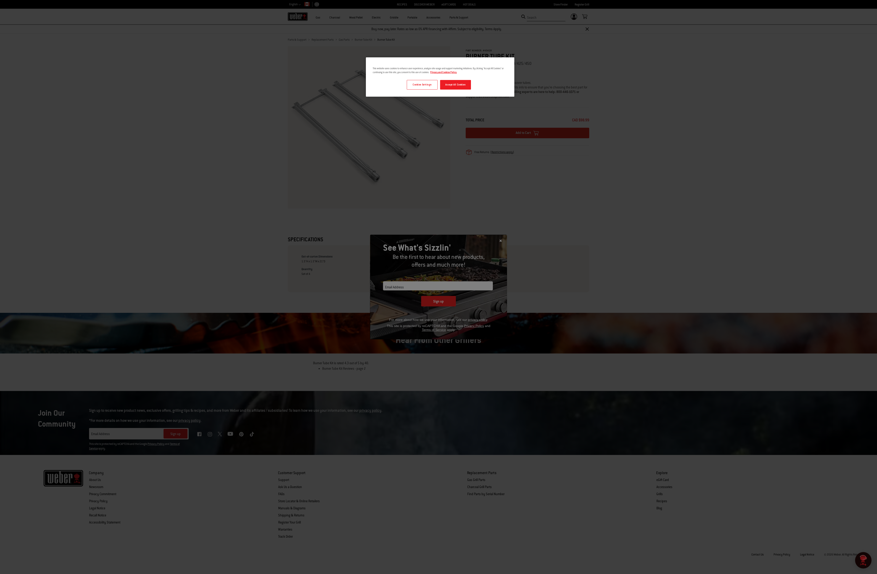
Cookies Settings (422, 84)
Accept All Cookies (455, 84)
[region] (440, 77)
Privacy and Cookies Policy (443, 72)
